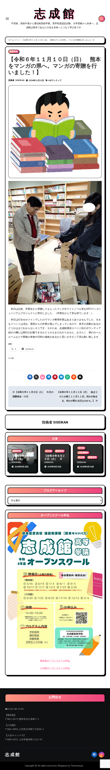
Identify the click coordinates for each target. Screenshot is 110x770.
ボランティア (56, 80)
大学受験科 (83, 452)
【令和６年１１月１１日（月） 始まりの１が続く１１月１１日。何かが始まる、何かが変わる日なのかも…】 (77, 396)
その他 (49, 451)
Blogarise (62, 765)
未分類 (81, 457)
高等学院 (14, 51)
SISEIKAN (19, 80)
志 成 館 (54, 14)
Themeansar (77, 765)
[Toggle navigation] (7, 18)
